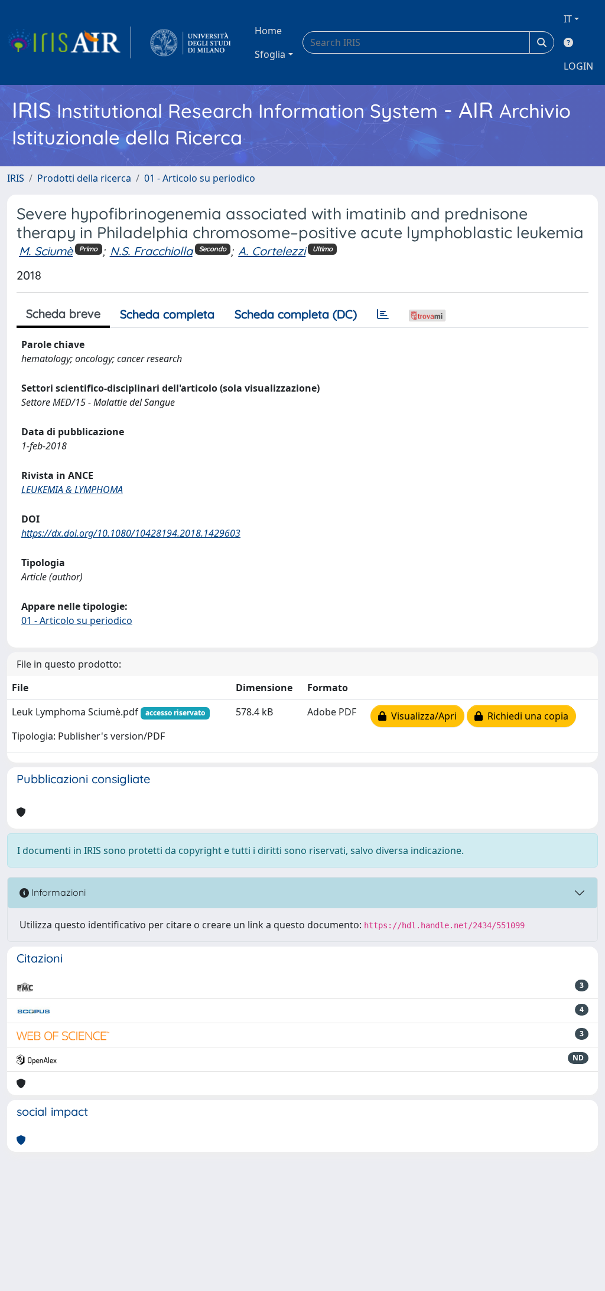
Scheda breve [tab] (63, 313)
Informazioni (57, 892)
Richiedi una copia (525, 715)
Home (268, 30)
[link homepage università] (190, 42)
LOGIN (578, 66)
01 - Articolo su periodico (199, 178)
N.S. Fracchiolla (151, 251)
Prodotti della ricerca (84, 178)
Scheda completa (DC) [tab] (296, 314)
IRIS (15, 178)
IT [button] (568, 18)
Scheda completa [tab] (167, 314)
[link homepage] (69, 42)
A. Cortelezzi (271, 251)
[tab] (383, 314)
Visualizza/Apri (421, 715)
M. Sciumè (46, 251)
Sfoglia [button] (270, 54)
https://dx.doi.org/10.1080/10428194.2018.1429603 (130, 533)
